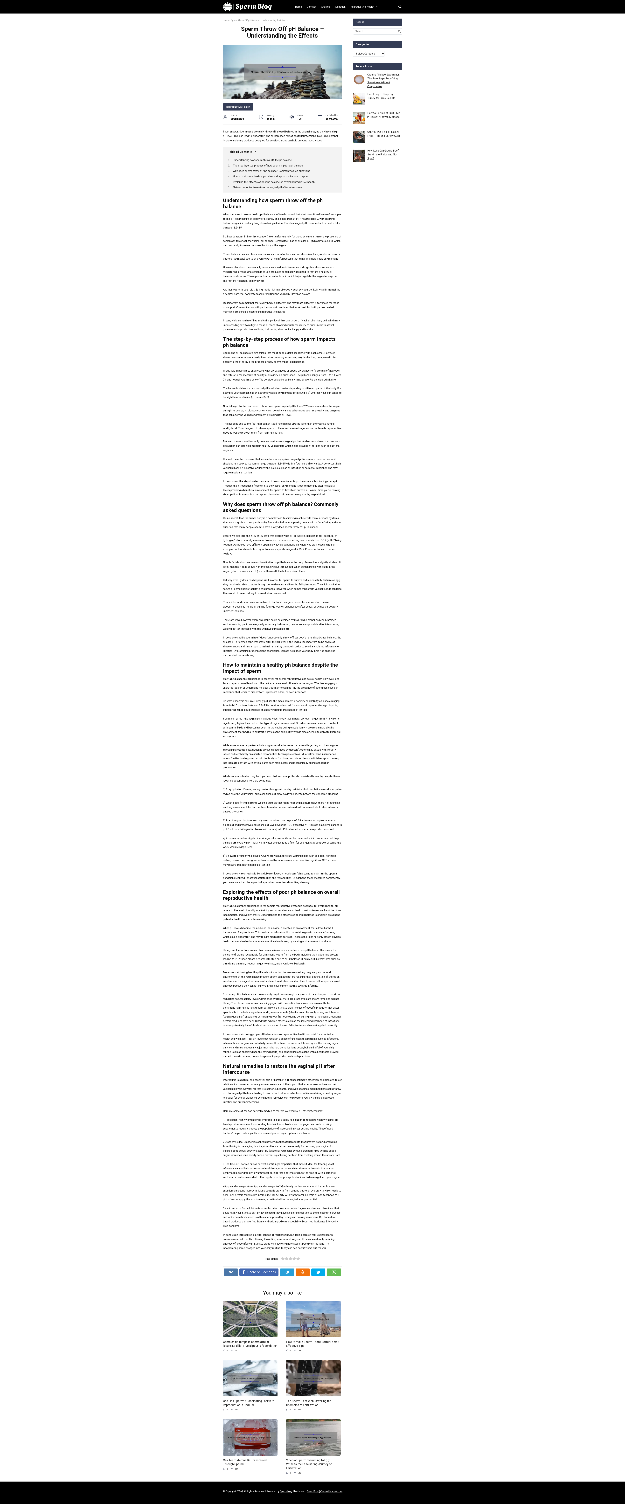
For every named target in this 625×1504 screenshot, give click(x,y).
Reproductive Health (362, 6)
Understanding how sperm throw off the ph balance (262, 160)
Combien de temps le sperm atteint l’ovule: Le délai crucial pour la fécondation (250, 1343)
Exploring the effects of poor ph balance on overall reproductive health (274, 182)
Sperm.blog (286, 1491)
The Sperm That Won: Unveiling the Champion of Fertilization (308, 1403)
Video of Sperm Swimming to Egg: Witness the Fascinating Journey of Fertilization (309, 1464)
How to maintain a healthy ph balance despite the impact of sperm (271, 176)
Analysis (325, 6)
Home (298, 6)
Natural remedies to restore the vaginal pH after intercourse (267, 187)
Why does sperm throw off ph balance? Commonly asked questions (271, 171)
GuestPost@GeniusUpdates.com (324, 1491)
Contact (311, 6)
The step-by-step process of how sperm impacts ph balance (268, 165)
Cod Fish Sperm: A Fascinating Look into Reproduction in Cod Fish (248, 1403)
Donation (340, 6)
